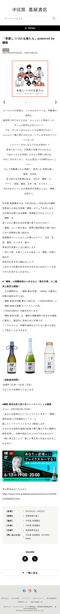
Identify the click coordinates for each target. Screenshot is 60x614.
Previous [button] (2, 102)
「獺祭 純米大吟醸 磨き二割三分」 (19, 301)
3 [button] (34, 102)
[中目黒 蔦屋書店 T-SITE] (30, 9)
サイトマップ (25, 598)
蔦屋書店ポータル (23, 602)
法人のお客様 (15, 598)
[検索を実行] (53, 19)
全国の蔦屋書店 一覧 (36, 602)
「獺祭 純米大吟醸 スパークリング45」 (22, 306)
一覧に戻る (32, 573)
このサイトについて (38, 598)
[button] (30, 28)
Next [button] (57, 102)
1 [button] (25, 102)
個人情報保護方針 (52, 598)
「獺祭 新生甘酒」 (29, 291)
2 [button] (30, 102)
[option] (30, 79)
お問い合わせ (5, 598)
